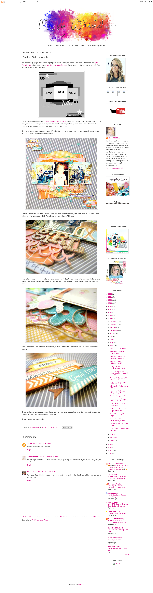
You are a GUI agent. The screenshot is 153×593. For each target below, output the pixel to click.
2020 (110, 300)
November (114, 324)
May (112, 342)
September (114, 330)
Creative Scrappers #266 (118, 396)
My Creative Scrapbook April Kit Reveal (118, 410)
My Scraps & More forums (56, 65)
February (113, 437)
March (112, 434)
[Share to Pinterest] (71, 427)
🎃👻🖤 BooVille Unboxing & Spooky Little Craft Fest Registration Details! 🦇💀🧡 (118, 467)
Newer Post (27, 516)
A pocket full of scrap (116, 519)
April (112, 345)
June (112, 339)
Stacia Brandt (32, 472)
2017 (110, 309)
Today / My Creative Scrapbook (117, 352)
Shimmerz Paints (114, 484)
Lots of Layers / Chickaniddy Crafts (117, 367)
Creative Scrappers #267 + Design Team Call (119, 357)
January (113, 440)
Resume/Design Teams (96, 46)
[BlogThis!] (65, 427)
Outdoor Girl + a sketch (118, 348)
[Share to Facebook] (69, 427)
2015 (110, 315)
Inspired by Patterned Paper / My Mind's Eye (118, 392)
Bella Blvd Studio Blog (116, 528)
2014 (110, 318)
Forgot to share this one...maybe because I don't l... (119, 373)
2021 (110, 297)
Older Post (96, 516)
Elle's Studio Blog (115, 537)
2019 (110, 303)
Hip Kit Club (112, 475)
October (113, 327)
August (112, 333)
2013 (110, 444)
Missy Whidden (114, 138)
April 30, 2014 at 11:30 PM (48, 456)
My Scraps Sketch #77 (118, 383)
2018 (110, 306)
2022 (110, 294)
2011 (110, 450)
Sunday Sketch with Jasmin (117, 513)
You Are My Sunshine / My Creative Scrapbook (119, 379)
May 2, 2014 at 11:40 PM (47, 472)
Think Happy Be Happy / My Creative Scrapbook (119, 400)
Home (50, 46)
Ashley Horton (32, 456)
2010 (110, 453)
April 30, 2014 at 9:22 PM (42, 443)
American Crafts (114, 546)
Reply (29, 450)
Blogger (80, 584)
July (111, 336)
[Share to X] (67, 427)
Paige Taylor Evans (115, 464)
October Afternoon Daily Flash (55, 121)
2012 (110, 447)
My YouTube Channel (76, 46)
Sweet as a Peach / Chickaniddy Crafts (117, 420)
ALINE (29, 443)
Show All (127, 554)
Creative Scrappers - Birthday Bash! (117, 362)
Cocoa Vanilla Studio (116, 502)
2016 (110, 312)
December (114, 321)
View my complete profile (114, 168)
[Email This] (63, 427)
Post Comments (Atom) (40, 520)
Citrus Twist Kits (114, 511)
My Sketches (60, 46)
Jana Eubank (113, 493)
